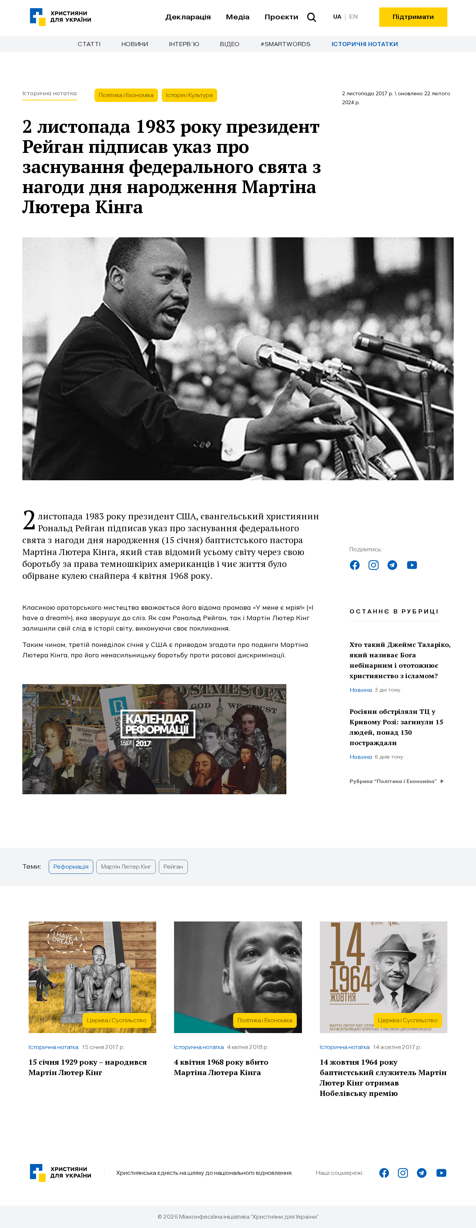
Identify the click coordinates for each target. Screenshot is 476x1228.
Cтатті (89, 44)
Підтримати (413, 16)
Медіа (238, 17)
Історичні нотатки (365, 44)
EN (353, 17)
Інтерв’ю (184, 44)
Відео (230, 44)
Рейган (173, 867)
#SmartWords (286, 44)
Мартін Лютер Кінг (126, 867)
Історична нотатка (49, 93)
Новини (135, 44)
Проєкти (281, 17)
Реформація (71, 867)
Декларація (188, 17)
